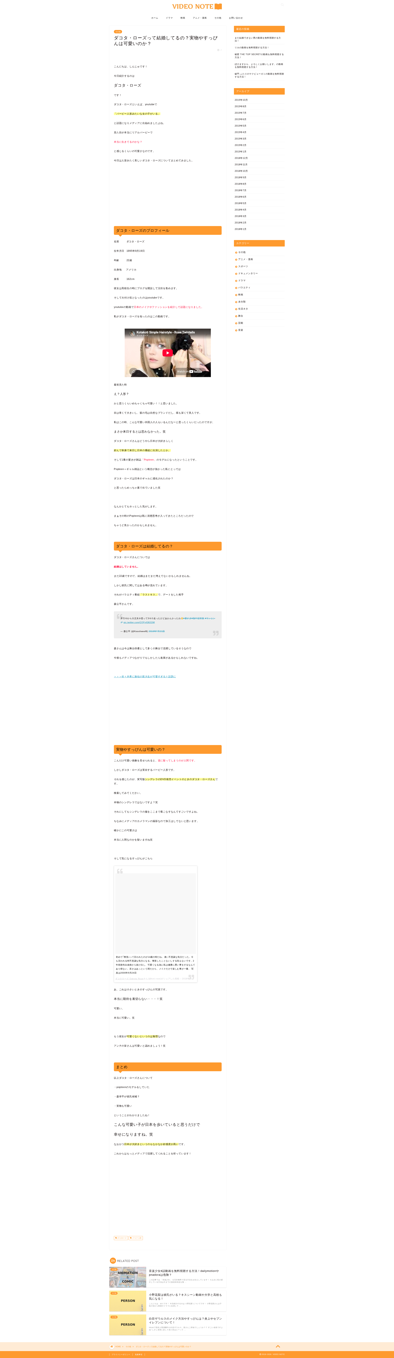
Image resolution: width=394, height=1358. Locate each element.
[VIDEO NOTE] (197, 11)
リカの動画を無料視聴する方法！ (252, 47)
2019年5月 (241, 125)
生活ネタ (243, 308)
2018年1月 (241, 229)
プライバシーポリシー (121, 1354)
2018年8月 (241, 184)
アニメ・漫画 (200, 17)
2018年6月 (241, 196)
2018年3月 (241, 216)
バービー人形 (136, 1238)
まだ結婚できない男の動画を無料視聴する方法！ (258, 39)
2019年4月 (241, 132)
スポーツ (243, 266)
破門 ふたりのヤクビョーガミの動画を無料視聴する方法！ (259, 75)
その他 (217, 17)
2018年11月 (241, 164)
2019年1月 (241, 151)
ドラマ (169, 17)
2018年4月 (241, 209)
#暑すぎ (187, 618)
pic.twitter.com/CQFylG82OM (139, 622)
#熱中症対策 (197, 618)
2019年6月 (241, 119)
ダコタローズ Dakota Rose (129, 978)
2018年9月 (241, 177)
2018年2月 (241, 222)
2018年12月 (241, 158)
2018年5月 (241, 203)
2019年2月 (241, 145)
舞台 (240, 315)
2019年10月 (241, 100)
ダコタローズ (122, 1238)
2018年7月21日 (157, 631)
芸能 (240, 323)
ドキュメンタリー (248, 273)
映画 (183, 17)
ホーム (154, 17)
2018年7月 (241, 190)
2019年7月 (241, 112)
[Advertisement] (140, 198)
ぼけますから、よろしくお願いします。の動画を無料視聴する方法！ (259, 65)
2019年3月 (241, 138)
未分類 (242, 301)
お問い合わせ (236, 17)
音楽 (240, 330)
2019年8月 (241, 106)
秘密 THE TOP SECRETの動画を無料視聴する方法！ (259, 55)
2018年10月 (241, 171)
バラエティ (244, 287)
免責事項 (138, 1354)
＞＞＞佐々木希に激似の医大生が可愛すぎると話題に (145, 676)
